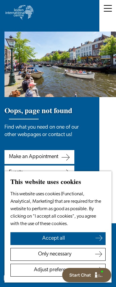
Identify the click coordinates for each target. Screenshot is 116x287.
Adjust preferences (55, 270)
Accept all (53, 238)
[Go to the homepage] (19, 12)
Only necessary (54, 254)
